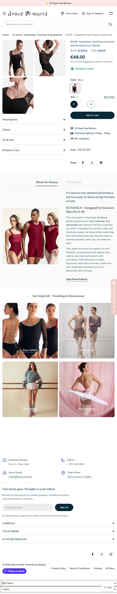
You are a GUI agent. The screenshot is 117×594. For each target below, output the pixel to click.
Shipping (87, 61)
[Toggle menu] (4, 13)
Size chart (109, 97)
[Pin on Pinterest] (101, 162)
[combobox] (58, 24)
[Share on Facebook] (83, 162)
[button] (114, 297)
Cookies (97, 568)
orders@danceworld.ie (20, 476)
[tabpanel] (58, 236)
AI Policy (110, 568)
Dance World (17, 564)
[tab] (47, 183)
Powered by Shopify (35, 564)
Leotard (101, 50)
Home (5, 34)
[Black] (75, 88)
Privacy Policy (58, 568)
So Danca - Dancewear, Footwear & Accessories (37, 34)
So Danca (82, 50)
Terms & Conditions (79, 568)
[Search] (110, 24)
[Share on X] (92, 162)
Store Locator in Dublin (79, 476)
